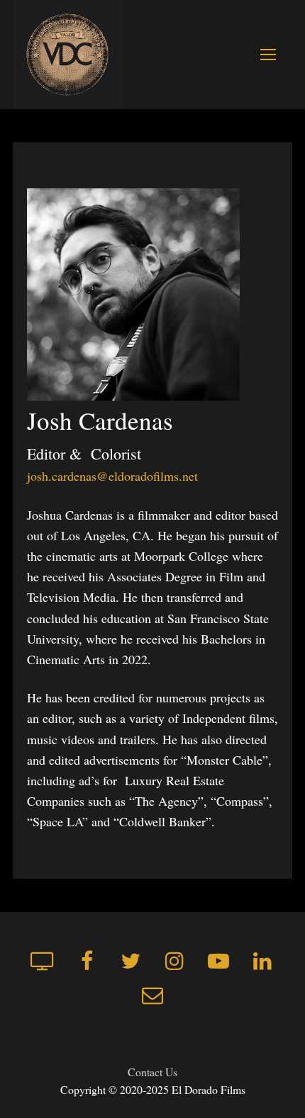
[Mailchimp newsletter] (152, 995)
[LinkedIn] (262, 961)
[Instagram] (174, 961)
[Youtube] (218, 961)
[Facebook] (87, 961)
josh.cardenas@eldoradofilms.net (112, 475)
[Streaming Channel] (43, 961)
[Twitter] (130, 961)
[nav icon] (267, 54)
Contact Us (152, 1071)
